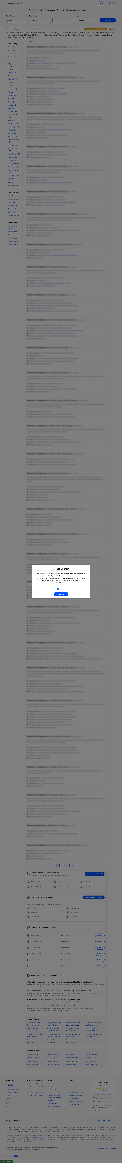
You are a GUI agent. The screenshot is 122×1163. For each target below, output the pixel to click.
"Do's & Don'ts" (46, 580)
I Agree (62, 589)
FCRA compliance (68, 578)
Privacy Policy (68, 574)
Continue (61, 594)
